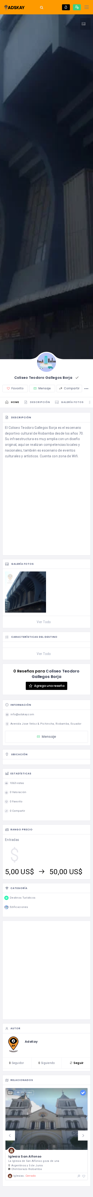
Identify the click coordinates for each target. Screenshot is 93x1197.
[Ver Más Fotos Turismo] (85, 24)
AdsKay (31, 1041)
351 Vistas (26, 1092)
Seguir (78, 1063)
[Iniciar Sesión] (66, 7)
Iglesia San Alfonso (24, 1156)
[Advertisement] (46, 506)
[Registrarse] (77, 7)
